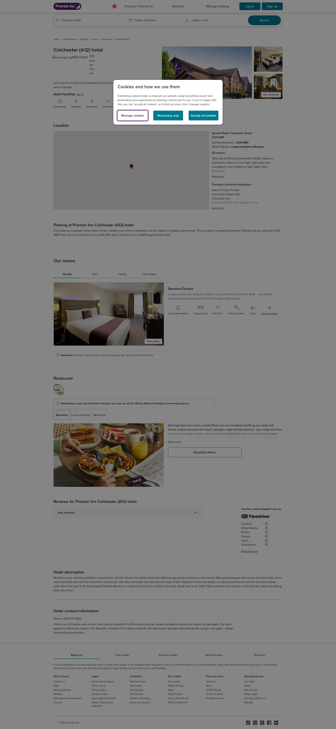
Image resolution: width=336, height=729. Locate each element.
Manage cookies (132, 115)
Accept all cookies (203, 115)
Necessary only (168, 115)
